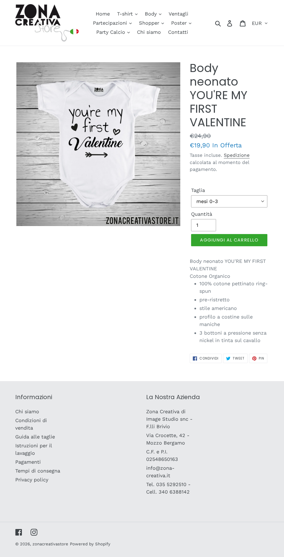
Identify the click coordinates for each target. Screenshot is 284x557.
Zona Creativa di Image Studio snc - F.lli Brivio (169, 419)
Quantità (201, 214)
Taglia (198, 190)
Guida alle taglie (35, 437)
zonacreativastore (50, 543)
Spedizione (237, 155)
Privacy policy (31, 479)
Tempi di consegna (37, 471)
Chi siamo (27, 411)
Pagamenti (28, 462)
